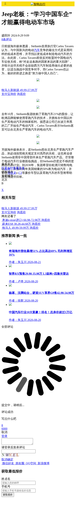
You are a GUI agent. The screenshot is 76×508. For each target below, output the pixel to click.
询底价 (21, 93)
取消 (4, 459)
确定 (10, 459)
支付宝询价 (8, 93)
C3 (20, 172)
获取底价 (8, 494)
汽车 (37, 50)
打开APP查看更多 (13, 168)
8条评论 (6, 39)
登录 (4, 436)
